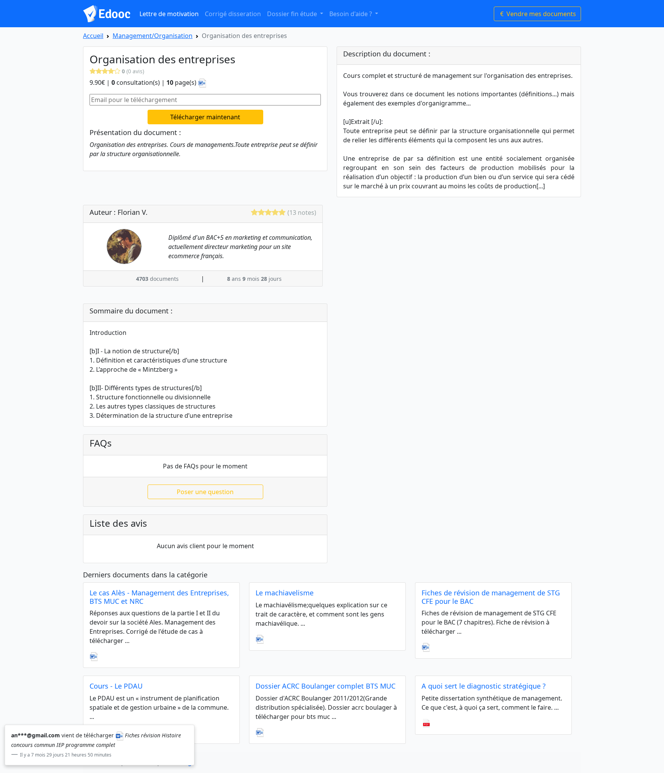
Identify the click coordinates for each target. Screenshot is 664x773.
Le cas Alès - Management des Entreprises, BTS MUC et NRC (159, 597)
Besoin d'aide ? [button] (351, 14)
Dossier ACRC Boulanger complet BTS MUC (325, 686)
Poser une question (205, 492)
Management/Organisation (153, 35)
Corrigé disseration (233, 14)
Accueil (93, 35)
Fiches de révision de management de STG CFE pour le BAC (491, 597)
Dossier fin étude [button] (293, 14)
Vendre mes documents (540, 14)
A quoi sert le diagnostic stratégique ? (484, 686)
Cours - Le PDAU (116, 686)
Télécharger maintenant (205, 117)
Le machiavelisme (285, 592)
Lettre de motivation (169, 14)
